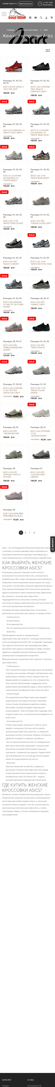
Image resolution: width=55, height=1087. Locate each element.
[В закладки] (3, 59)
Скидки (5, 1086)
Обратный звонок (25, 4)
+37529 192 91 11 (9, 4)
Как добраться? (35, 1086)
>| (34, 532)
